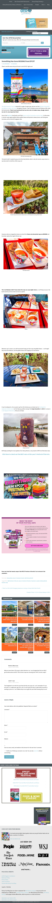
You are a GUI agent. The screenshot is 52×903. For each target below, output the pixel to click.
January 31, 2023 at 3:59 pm (13, 682)
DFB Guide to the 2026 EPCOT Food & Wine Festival (26, 786)
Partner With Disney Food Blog (9, 883)
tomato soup (5, 582)
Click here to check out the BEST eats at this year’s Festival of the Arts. (26, 454)
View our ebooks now (15, 838)
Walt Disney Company (30, 890)
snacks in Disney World (41, 581)
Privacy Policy (5, 879)
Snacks (22, 578)
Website (6, 739)
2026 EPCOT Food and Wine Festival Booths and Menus (26, 783)
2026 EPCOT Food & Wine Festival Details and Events (26, 779)
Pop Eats (9, 115)
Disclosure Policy (6, 878)
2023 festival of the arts (13, 581)
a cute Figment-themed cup (8, 410)
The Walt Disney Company (22, 892)
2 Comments (14, 63)
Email (6, 732)
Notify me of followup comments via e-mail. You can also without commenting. (23, 751)
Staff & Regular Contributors (8, 876)
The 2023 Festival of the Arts (8, 106)
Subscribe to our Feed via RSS (9, 898)
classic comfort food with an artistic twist (33, 115)
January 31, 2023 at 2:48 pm (13, 667)
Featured (18, 578)
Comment (7, 709)
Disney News (10, 578)
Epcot (14, 578)
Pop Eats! (33, 581)
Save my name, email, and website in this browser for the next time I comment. (23, 747)
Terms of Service (6, 881)
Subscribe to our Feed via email (9, 900)
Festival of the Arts (26, 581)
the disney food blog (26, 8)
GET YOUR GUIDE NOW (37, 545)
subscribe (36, 751)
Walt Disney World (29, 578)
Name (6, 725)
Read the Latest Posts (7, 31)
